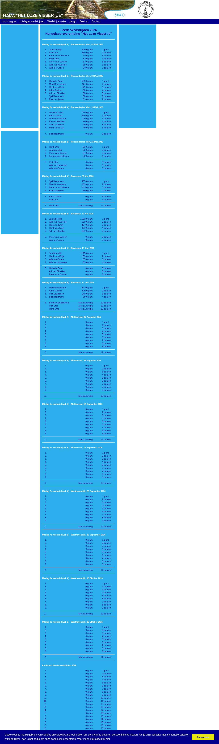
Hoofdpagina (9, 21)
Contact (96, 21)
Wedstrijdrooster (56, 21)
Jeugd (72, 21)
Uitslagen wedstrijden (32, 21)
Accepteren (203, 737)
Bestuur (84, 21)
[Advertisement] (19, 76)
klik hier (105, 739)
